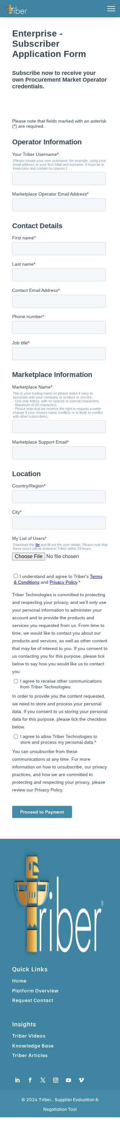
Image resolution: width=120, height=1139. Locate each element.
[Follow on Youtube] (68, 1080)
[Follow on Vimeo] (81, 1080)
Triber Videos (28, 1035)
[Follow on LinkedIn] (17, 1080)
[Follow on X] (43, 1080)
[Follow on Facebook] (30, 1080)
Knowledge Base (33, 1045)
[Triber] (16, 8)
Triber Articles (30, 1055)
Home (19, 980)
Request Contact (32, 1000)
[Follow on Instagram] (56, 1080)
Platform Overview (35, 990)
